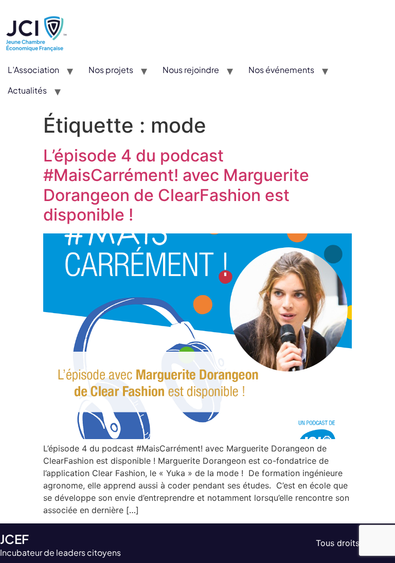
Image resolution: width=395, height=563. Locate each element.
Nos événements (281, 69)
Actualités (27, 90)
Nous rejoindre (191, 69)
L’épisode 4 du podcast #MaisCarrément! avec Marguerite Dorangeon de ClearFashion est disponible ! (176, 185)
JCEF (14, 539)
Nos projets (110, 69)
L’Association (33, 69)
